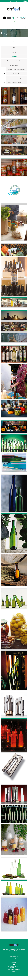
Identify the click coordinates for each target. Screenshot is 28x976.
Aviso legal (14, 958)
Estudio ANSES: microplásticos (16, 69)
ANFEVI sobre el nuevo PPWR (16, 82)
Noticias (14, 48)
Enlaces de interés (14, 956)
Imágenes (14, 56)
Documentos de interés (13, 61)
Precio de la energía (16, 78)
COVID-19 (16, 73)
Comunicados (14, 65)
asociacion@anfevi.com (16, 1)
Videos (14, 52)
